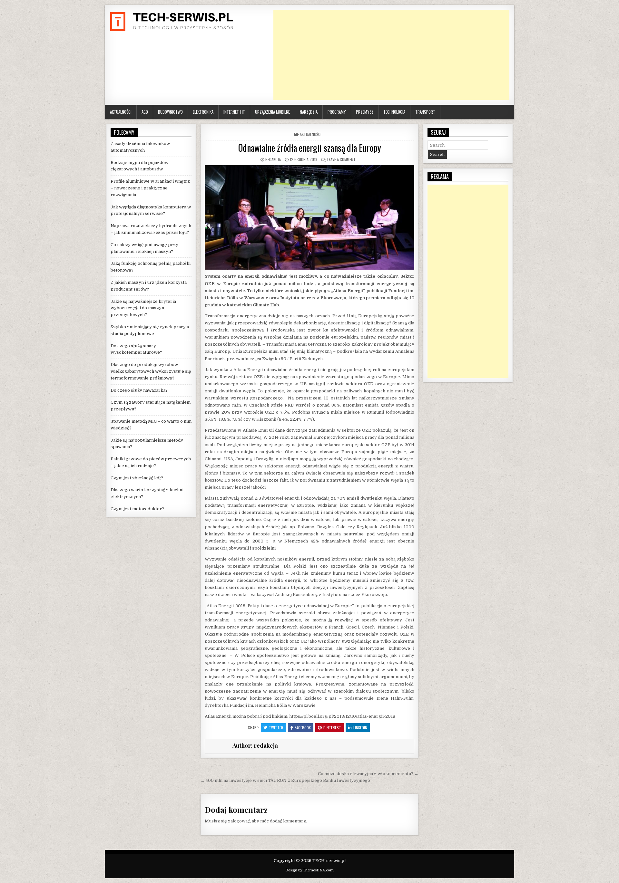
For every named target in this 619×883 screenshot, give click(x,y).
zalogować (239, 821)
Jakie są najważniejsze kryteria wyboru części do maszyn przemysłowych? (143, 308)
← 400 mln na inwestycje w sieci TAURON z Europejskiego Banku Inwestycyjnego (285, 780)
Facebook (303, 727)
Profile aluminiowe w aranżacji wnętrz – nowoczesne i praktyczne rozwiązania (150, 188)
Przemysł (364, 112)
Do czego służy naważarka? (139, 390)
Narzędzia (309, 112)
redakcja (273, 159)
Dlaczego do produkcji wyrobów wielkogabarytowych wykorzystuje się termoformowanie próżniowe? (151, 371)
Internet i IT (234, 112)
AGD (145, 112)
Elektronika (203, 112)
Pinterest (332, 727)
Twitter (276, 727)
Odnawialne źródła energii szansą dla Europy (309, 147)
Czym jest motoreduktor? (137, 508)
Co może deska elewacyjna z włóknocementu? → (368, 773)
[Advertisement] (391, 55)
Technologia (394, 112)
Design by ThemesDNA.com (309, 870)
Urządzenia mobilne (272, 112)
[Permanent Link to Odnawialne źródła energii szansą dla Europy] (309, 217)
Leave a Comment (341, 159)
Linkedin (360, 727)
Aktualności (121, 112)
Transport (425, 112)
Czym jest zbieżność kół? (137, 477)
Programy (337, 112)
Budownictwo (170, 112)
